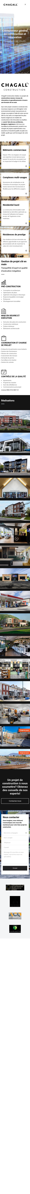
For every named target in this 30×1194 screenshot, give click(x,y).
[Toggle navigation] (25, 4)
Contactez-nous (15, 801)
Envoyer (15, 868)
